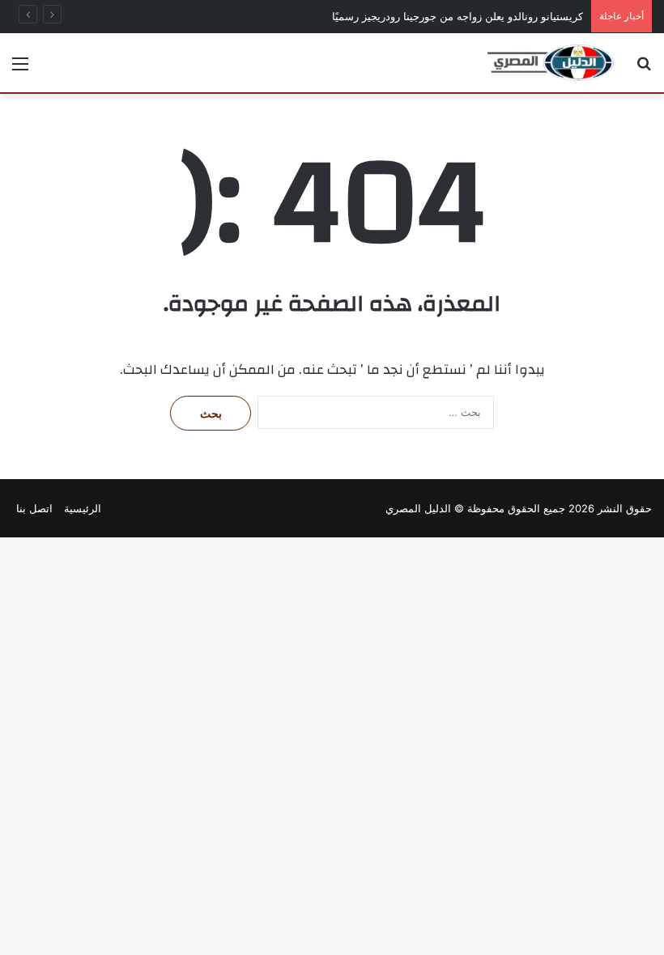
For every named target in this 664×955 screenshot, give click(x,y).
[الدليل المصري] (550, 63)
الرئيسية (82, 508)
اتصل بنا (34, 508)
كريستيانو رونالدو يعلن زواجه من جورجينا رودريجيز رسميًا (457, 16)
